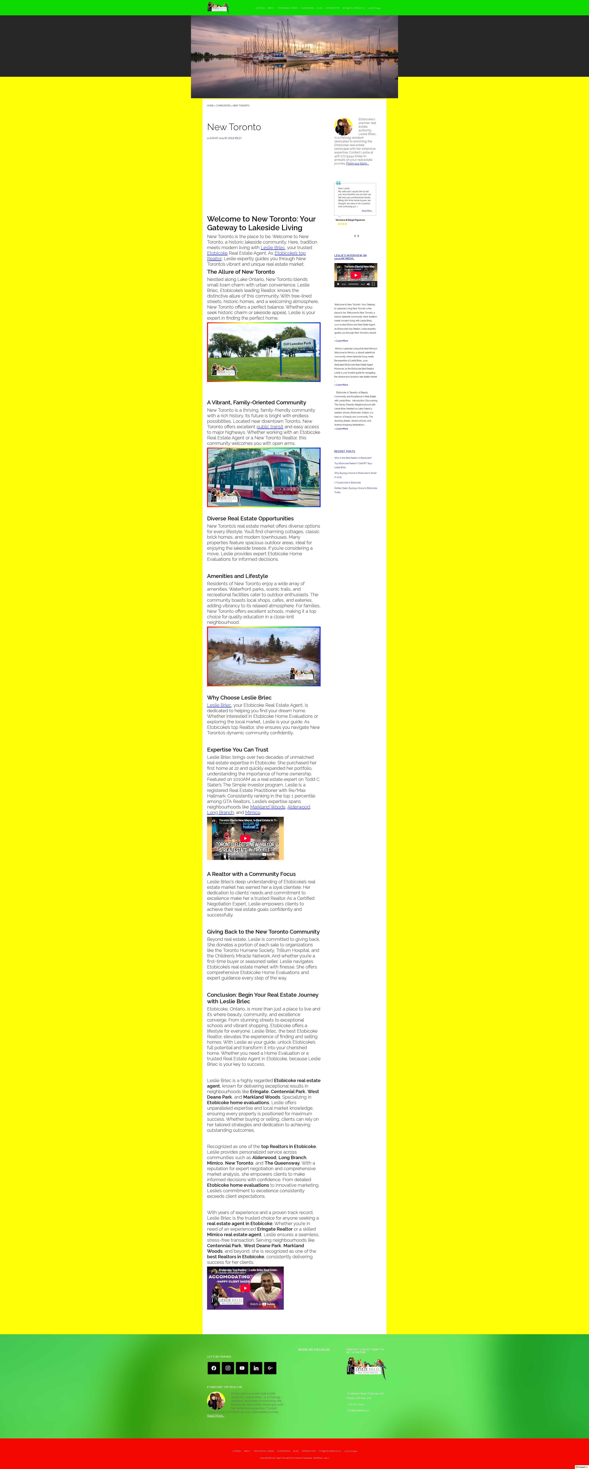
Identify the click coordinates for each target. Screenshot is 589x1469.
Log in (326, 1458)
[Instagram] (228, 1367)
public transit (270, 426)
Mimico (252, 812)
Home (210, 105)
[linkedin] (256, 1367)
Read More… (215, 1415)
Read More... (367, 210)
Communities (223, 105)
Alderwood (298, 807)
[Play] (338, 284)
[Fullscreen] (373, 284)
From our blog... (357, 163)
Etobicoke (217, 253)
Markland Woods (267, 807)
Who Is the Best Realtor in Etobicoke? (353, 458)
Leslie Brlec (273, 247)
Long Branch (220, 812)
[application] (355, 275)
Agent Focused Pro (284, 1458)
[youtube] (242, 1367)
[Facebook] (214, 1367)
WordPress (317, 1458)
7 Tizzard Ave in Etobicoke (347, 482)
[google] (270, 1367)
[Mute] (368, 284)
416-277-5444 (356, 1404)
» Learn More (345, 341)
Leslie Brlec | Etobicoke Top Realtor (230, 8)
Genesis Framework (303, 1458)
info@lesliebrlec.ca (358, 1410)
